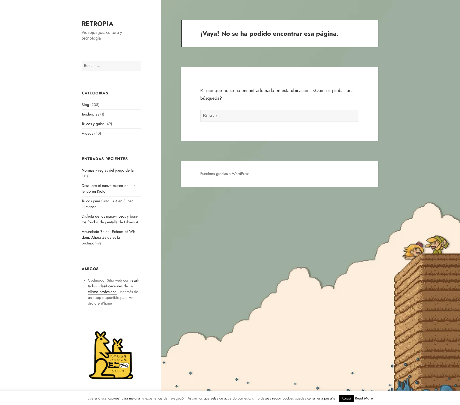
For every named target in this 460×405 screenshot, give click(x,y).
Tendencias (90, 114)
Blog (85, 104)
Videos (87, 133)
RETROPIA (98, 23)
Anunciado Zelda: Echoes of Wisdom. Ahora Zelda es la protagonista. (109, 237)
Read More (364, 398)
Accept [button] (346, 398)
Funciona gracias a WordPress (224, 173)
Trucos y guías (93, 124)
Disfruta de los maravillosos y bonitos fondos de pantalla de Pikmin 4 (110, 219)
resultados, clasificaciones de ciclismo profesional (113, 286)
